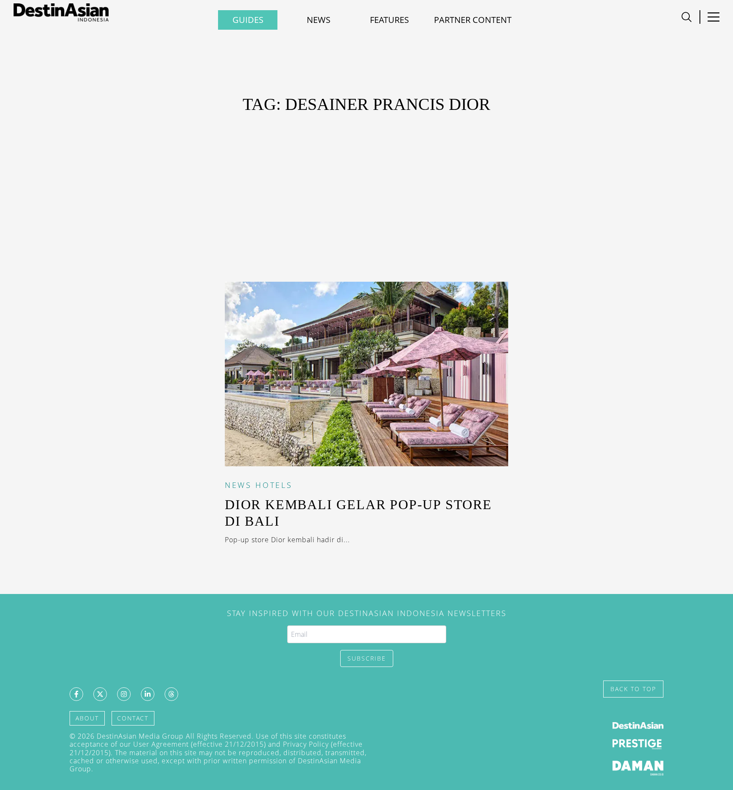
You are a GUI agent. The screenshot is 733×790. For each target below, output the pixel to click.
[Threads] (171, 694)
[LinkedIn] (147, 694)
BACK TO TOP (633, 689)
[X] (100, 694)
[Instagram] (124, 694)
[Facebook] (76, 694)
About (87, 718)
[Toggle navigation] (686, 17)
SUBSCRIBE (366, 658)
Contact (132, 718)
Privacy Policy (306, 744)
